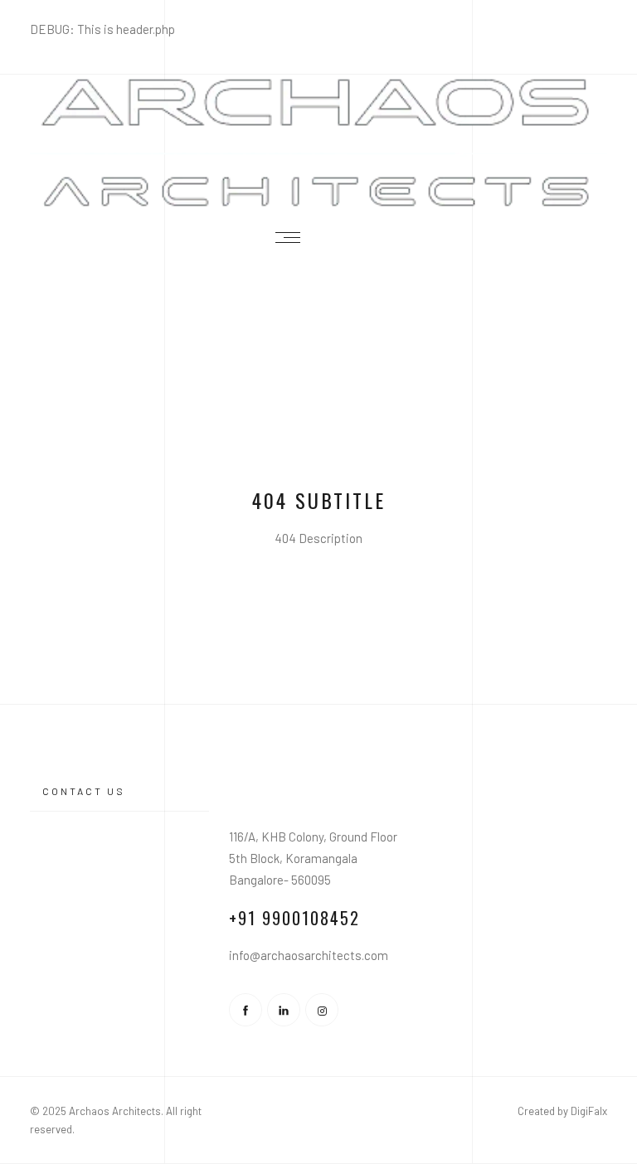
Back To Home (318, 593)
